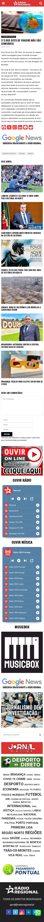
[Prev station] (25, 499)
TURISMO (22, 153)
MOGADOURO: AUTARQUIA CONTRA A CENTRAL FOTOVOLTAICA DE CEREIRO (20, 345)
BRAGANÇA (17, 774)
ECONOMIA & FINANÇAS (8, 36)
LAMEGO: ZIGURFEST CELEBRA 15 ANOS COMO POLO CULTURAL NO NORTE (20, 197)
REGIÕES (33, 832)
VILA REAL (15, 855)
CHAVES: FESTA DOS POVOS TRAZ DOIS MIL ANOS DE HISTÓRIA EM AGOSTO (21, 271)
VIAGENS (30, 153)
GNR (7, 799)
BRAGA (6, 775)
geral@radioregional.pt (22, 904)
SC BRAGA (25, 838)
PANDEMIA (9, 818)
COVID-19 (9, 779)
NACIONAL (30, 814)
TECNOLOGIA (25, 846)
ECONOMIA (11, 789)
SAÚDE (15, 838)
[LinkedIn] (28, 912)
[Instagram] (22, 912)
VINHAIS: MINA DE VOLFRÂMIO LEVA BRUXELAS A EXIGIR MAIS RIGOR (21, 308)
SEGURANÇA (35, 838)
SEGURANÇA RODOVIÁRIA (14, 842)
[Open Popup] (32, 499)
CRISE (29, 779)
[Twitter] (15, 912)
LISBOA (37, 810)
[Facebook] (8, 912)
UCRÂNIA (36, 851)
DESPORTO (13, 784)
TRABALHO (36, 846)
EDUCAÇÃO (24, 790)
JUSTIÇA (8, 810)
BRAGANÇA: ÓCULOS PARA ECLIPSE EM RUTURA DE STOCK (22, 383)
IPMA (34, 806)
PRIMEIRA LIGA (22, 827)
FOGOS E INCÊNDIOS (13, 794)
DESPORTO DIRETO (32, 785)
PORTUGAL (32, 822)
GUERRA (16, 802)
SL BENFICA (33, 842)
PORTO (20, 822)
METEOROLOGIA (14, 814)
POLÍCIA (19, 819)
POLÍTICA (10, 823)
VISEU (25, 855)
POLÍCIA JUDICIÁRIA (33, 819)
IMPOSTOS (26, 802)
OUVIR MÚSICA (22, 542)
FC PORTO (35, 789)
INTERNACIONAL (19, 806)
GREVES (34, 799)
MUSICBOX (22, 626)
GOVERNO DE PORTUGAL (20, 799)
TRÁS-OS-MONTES (17, 850)
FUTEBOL (34, 794)
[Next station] (12, 499)
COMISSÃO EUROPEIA (9, 153)
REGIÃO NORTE (13, 833)
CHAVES (29, 775)
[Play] (19, 499)
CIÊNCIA (37, 775)
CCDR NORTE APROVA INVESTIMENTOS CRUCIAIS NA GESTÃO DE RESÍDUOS (21, 234)
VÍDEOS (32, 855)
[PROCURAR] (40, 734)
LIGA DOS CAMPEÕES (23, 811)
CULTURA (36, 779)
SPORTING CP (10, 846)
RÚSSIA (5, 838)
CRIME (21, 779)
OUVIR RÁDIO (22, 480)
